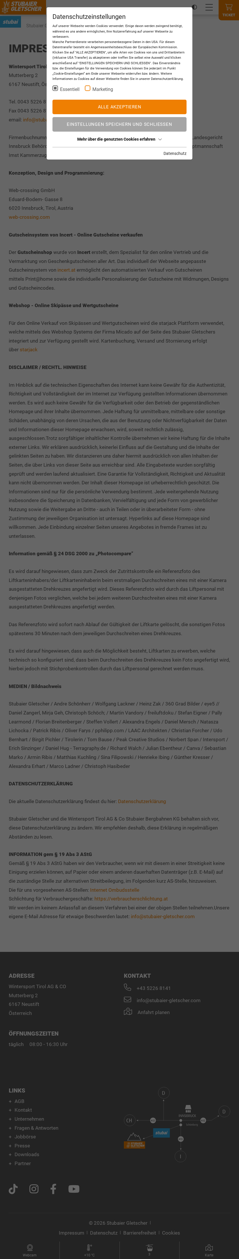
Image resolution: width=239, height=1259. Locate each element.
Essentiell (70, 89)
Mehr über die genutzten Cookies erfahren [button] (116, 139)
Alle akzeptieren (119, 107)
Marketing (102, 89)
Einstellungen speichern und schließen (119, 124)
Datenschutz (175, 153)
